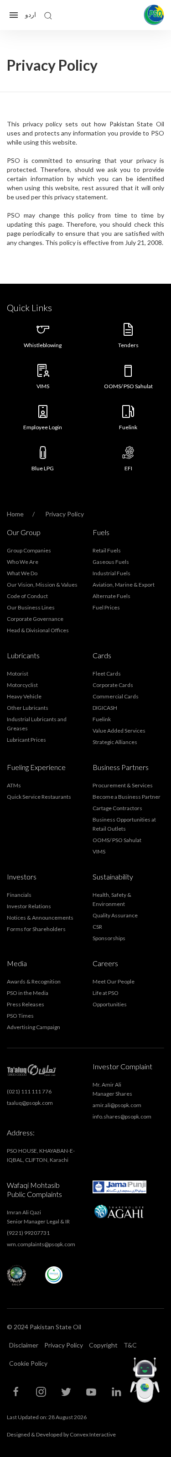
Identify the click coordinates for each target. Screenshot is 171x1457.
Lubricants (23, 655)
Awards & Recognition (34, 981)
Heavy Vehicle (24, 696)
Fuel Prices (106, 607)
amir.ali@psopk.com (117, 1105)
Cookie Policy (28, 1363)
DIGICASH (105, 707)
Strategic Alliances (115, 742)
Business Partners (121, 767)
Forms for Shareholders (36, 929)
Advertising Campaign (33, 1027)
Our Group (24, 532)
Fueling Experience (36, 767)
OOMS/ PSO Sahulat (117, 840)
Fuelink (102, 719)
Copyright (103, 1345)
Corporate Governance (35, 618)
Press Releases (25, 1004)
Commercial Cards (116, 696)
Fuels (101, 532)
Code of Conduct (27, 596)
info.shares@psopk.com (122, 1116)
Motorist (17, 673)
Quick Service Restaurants (39, 796)
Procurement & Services (123, 785)
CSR (97, 926)
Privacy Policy (63, 1345)
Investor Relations (29, 906)
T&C (130, 1345)
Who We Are (22, 561)
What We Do (22, 573)
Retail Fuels (107, 550)
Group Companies (29, 550)
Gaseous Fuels (111, 561)
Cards (102, 655)
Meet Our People (114, 981)
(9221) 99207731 (28, 1232)
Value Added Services (119, 730)
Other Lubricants (27, 707)
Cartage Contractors (117, 808)
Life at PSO (106, 992)
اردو (30, 14)
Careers (105, 963)
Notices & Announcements (40, 917)
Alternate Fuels (111, 596)
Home (16, 514)
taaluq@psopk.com (30, 1102)
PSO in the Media (27, 992)
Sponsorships (109, 938)
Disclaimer (23, 1345)
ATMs (14, 785)
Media (17, 963)
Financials (19, 894)
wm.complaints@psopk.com (41, 1244)
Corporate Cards (113, 685)
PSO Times (20, 1015)
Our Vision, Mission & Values (42, 584)
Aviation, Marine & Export (124, 584)
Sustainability (113, 876)
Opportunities (110, 1004)
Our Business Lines (31, 607)
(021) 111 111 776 (29, 1091)
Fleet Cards (107, 673)
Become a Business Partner (127, 796)
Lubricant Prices (26, 739)
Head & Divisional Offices (38, 630)
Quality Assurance (115, 915)
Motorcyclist (22, 685)
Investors (21, 876)
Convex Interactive (93, 1434)
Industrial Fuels (111, 573)
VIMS (99, 851)
